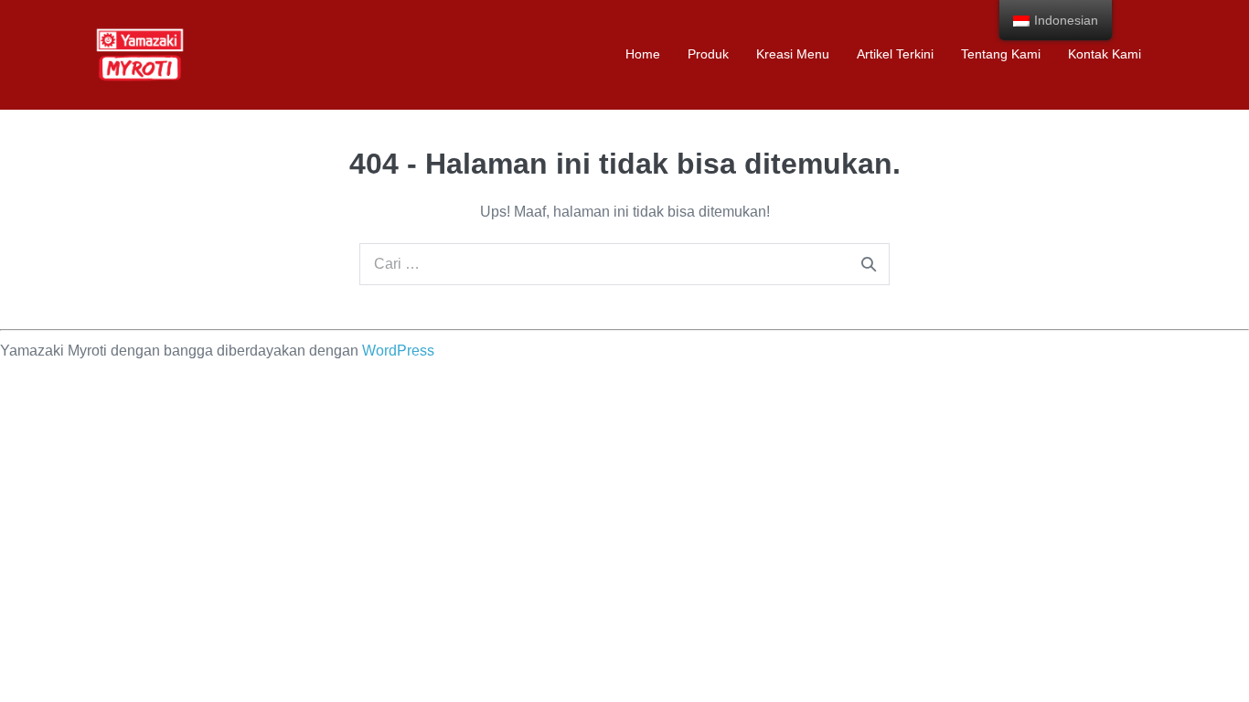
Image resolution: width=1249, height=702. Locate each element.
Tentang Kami (1001, 54)
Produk (708, 54)
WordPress (398, 350)
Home (642, 54)
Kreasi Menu (792, 54)
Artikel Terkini (895, 54)
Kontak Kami (1104, 54)
